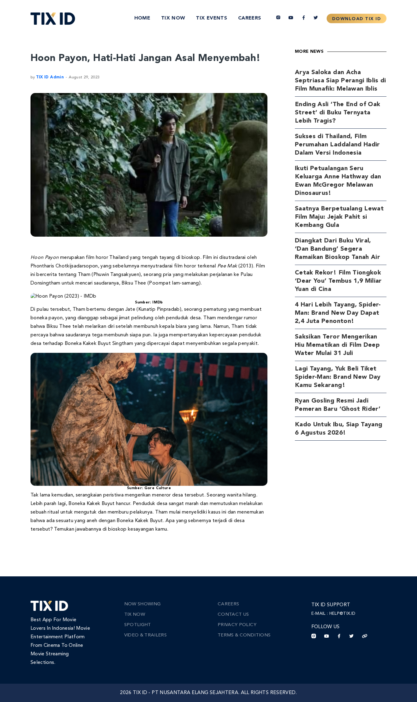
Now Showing (142, 604)
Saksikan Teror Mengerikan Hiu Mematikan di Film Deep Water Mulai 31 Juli (337, 345)
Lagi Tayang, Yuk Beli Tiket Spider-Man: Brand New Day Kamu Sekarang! (338, 377)
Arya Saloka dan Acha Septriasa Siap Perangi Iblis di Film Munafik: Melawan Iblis (340, 81)
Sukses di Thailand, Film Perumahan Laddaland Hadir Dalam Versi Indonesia (337, 145)
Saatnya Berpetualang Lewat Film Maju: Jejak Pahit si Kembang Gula (339, 217)
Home (142, 18)
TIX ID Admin (50, 77)
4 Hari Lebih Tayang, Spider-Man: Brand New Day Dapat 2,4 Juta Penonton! (338, 313)
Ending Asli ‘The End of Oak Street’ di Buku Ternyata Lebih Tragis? (337, 113)
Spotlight (137, 625)
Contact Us (233, 614)
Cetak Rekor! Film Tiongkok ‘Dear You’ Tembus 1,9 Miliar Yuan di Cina (338, 281)
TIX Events (211, 18)
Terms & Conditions (244, 635)
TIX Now (173, 18)
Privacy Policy (237, 625)
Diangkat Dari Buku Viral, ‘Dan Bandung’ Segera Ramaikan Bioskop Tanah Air (337, 249)
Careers (249, 18)
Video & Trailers (145, 635)
